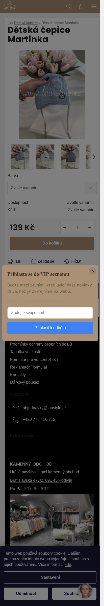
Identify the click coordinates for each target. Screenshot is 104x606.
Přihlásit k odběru (50, 328)
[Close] (92, 270)
